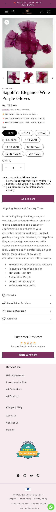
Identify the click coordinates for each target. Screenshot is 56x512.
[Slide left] (3, 78)
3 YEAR (42, 133)
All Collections (14, 389)
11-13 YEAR (12, 146)
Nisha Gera (26, 495)
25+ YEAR (34, 153)
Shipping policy (38, 503)
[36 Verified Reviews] (28, 464)
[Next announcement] (50, 4)
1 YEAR (10, 133)
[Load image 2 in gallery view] (28, 77)
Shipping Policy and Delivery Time (22, 208)
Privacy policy (40, 499)
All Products (12, 396)
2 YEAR (26, 133)
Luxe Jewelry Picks (17, 382)
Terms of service (20, 503)
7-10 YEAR (31, 139)
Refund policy (25, 499)
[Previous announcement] (5, 4)
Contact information (29, 508)
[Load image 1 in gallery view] (14, 77)
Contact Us (12, 422)
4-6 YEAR (11, 139)
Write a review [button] (28, 354)
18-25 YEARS (13, 153)
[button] (6, 11)
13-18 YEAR (33, 146)
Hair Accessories (15, 375)
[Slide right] (52, 78)
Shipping (5, 109)
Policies (10, 429)
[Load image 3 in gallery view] (42, 77)
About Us (11, 415)
